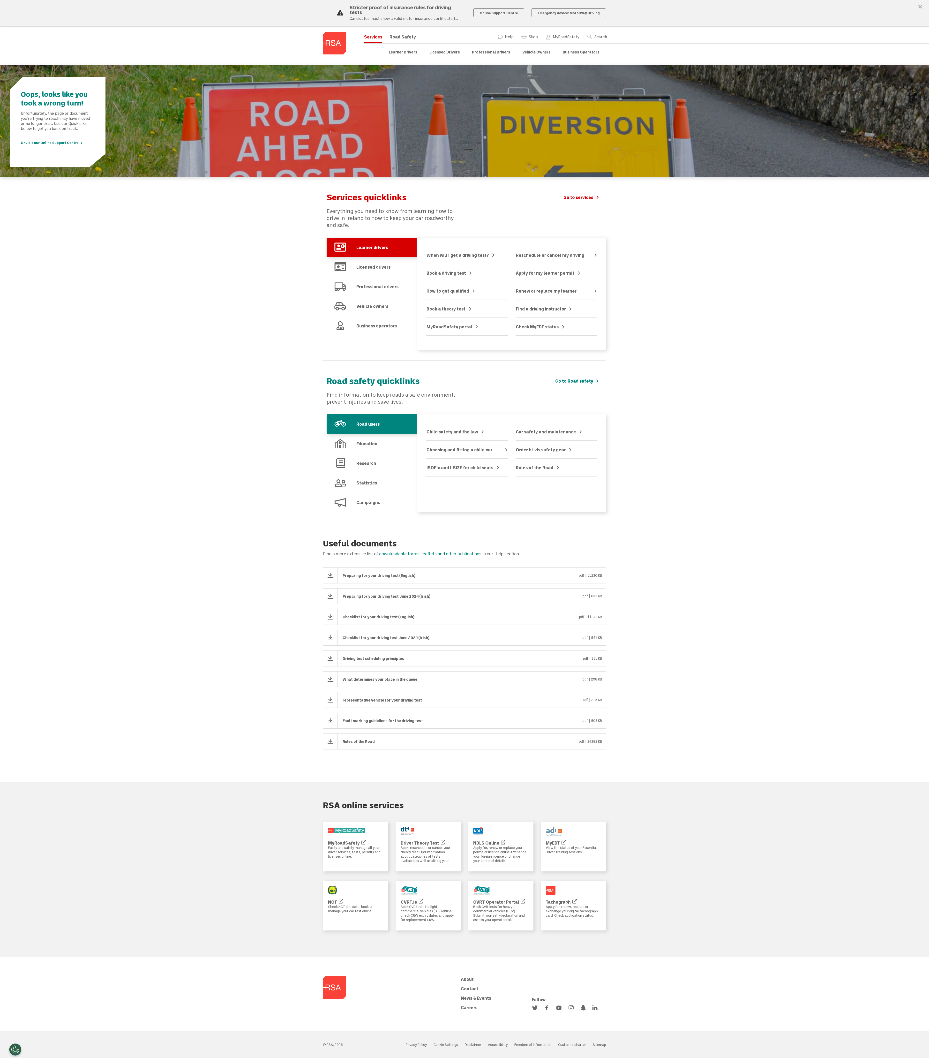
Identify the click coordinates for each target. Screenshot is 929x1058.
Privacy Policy (416, 1045)
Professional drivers (377, 286)
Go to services (578, 197)
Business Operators (581, 52)
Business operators (376, 325)
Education (366, 443)
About (467, 979)
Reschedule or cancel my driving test (550, 255)
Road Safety (403, 36)
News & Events (476, 998)
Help (509, 37)
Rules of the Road (534, 467)
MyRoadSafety (566, 37)
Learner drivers (372, 247)
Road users (368, 424)
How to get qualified (448, 291)
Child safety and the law (452, 431)
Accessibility (498, 1045)
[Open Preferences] (15, 1049)
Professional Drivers (491, 52)
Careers (469, 1007)
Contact (469, 988)
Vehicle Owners (536, 52)
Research (366, 463)
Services (373, 36)
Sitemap (599, 1045)
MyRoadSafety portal (449, 326)
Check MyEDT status (537, 326)
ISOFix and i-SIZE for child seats (460, 467)
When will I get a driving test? (458, 255)
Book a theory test (446, 308)
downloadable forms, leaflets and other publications (430, 553)
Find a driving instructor (541, 308)
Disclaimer (473, 1045)
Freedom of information (532, 1045)
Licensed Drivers (444, 52)
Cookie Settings (446, 1045)
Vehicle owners (372, 306)
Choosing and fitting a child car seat (459, 450)
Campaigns (368, 502)
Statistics (366, 482)
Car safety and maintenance (546, 431)
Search (600, 37)
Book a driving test (446, 273)
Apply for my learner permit (545, 273)
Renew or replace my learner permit (546, 291)
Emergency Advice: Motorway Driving (569, 13)
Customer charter (572, 1045)
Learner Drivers (403, 52)
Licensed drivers (373, 267)
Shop (533, 37)
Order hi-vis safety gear (541, 449)
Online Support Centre (499, 13)
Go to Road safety (574, 381)
